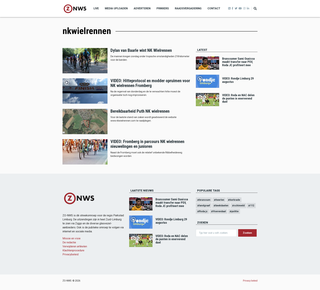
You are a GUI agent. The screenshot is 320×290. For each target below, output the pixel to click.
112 (252, 205)
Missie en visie (71, 238)
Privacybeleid (70, 254)
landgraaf (204, 205)
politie (235, 211)
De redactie (69, 242)
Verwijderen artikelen (74, 246)
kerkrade (235, 199)
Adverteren (142, 8)
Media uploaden (116, 8)
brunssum (204, 199)
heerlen (220, 199)
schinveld (239, 205)
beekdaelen (222, 205)
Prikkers (162, 8)
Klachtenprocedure (73, 250)
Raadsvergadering (188, 8)
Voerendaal (219, 211)
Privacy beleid (250, 280)
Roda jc (203, 211)
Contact (214, 8)
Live (96, 8)
